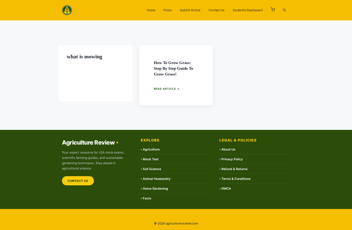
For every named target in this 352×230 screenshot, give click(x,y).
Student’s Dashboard (248, 10)
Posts (168, 10)
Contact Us (216, 10)
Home (151, 10)
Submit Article (190, 10)
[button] (273, 10)
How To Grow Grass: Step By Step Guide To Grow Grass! (174, 68)
